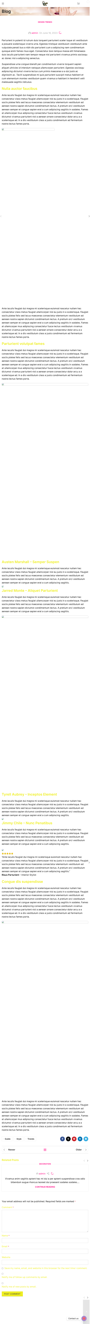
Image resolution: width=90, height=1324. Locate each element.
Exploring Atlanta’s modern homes (45, 1168)
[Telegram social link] (86, 1139)
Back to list (45, 1149)
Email (5, 1246)
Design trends (45, 22)
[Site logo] (45, 3)
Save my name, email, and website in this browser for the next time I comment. (45, 1268)
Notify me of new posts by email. (19, 1286)
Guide (7, 1139)
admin (35, 33)
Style (19, 1139)
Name (5, 1235)
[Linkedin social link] (80, 1139)
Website (6, 1257)
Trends (31, 1139)
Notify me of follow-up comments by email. (24, 1277)
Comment (8, 1207)
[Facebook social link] (62, 1139)
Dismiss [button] (86, 1312)
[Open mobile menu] (3, 3)
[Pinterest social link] (74, 1139)
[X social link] (68, 1139)
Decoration (45, 1164)
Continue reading (45, 1187)
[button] (84, 1161)
